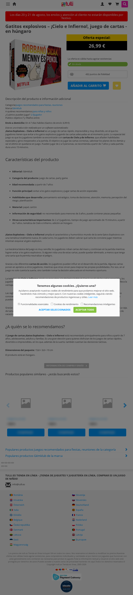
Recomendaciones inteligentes (99, 304)
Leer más (93, 297)
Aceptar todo (85, 309)
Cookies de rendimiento (66, 304)
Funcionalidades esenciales (34, 304)
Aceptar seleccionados (54, 309)
